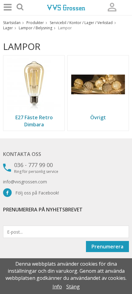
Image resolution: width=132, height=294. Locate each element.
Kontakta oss (22, 154)
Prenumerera (107, 246)
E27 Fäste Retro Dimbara (34, 121)
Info (57, 286)
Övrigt (98, 117)
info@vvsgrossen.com (25, 182)
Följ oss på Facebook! (35, 193)
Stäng (73, 286)
